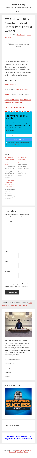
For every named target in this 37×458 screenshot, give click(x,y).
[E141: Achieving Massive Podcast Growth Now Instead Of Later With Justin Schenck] (11, 167)
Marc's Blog (18, 4)
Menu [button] (20, 12)
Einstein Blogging (22, 89)
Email (7, 261)
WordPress (20, 452)
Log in (26, 452)
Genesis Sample (21, 450)
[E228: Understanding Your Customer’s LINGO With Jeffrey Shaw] (24, 166)
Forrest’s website (10, 84)
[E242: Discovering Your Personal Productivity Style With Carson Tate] (11, 190)
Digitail (7, 94)
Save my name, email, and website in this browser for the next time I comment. (17, 285)
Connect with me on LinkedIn (14, 107)
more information (15, 144)
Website (7, 271)
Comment (8, 222)
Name (7, 251)
